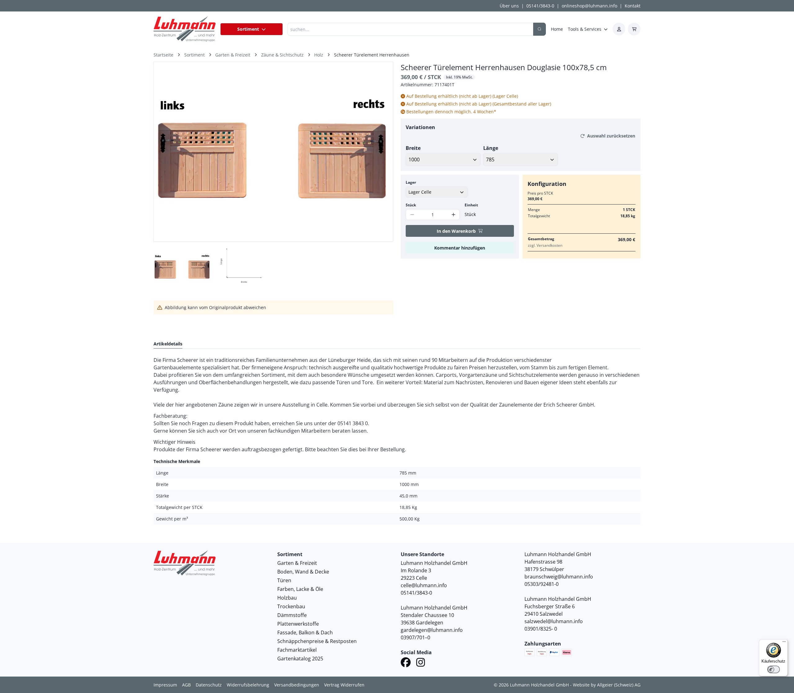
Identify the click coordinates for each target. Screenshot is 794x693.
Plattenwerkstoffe (298, 623)
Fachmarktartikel (297, 649)
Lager (411, 182)
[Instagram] (421, 663)
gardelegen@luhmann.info (432, 630)
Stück (411, 205)
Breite (413, 148)
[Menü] (784, 643)
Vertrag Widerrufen (344, 685)
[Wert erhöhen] (453, 214)
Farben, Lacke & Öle (300, 589)
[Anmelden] (619, 29)
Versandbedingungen (296, 685)
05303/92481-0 (541, 584)
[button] (382, 151)
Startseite (163, 55)
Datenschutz (209, 685)
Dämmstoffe (292, 615)
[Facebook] (406, 663)
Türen (284, 580)
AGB (186, 685)
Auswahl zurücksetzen (611, 136)
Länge (490, 148)
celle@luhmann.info (424, 585)
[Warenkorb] (634, 29)
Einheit (471, 205)
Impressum (165, 685)
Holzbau (287, 597)
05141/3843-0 (540, 6)
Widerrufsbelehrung (248, 685)
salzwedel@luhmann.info (553, 621)
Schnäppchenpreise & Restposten (317, 641)
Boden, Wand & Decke (303, 571)
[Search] (539, 29)
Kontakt (632, 6)
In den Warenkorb (456, 231)
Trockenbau (291, 606)
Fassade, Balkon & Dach (305, 632)
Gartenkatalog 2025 (300, 658)
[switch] (773, 669)
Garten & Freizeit (297, 563)
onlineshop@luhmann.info (589, 6)
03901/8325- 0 (540, 628)
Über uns (509, 6)
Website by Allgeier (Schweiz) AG (606, 685)
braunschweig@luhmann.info (558, 576)
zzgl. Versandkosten (545, 245)
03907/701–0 (415, 637)
